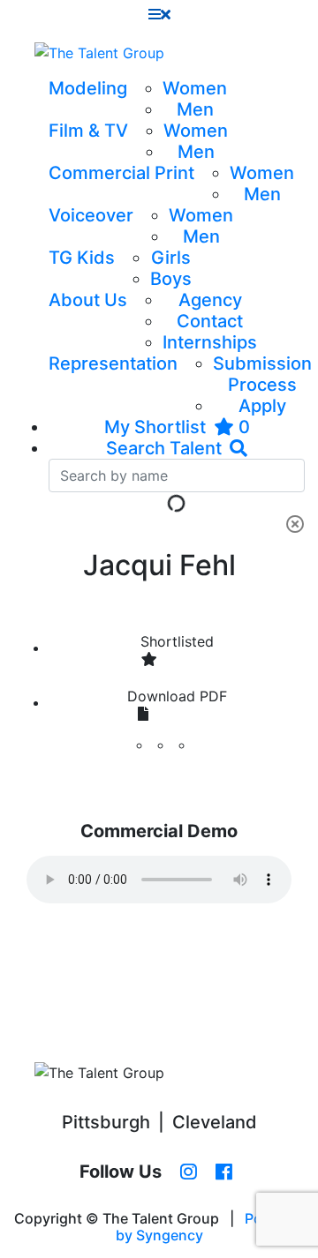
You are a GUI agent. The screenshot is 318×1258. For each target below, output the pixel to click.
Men (195, 109)
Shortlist (177, 641)
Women (195, 88)
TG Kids (82, 257)
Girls (171, 257)
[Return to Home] (99, 53)
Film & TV (88, 130)
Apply (262, 405)
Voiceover (91, 215)
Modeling (88, 88)
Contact (210, 321)
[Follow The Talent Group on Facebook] (224, 1172)
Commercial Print (121, 172)
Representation (113, 363)
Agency (210, 300)
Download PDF (177, 696)
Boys (171, 278)
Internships (210, 342)
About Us (88, 300)
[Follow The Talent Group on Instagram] (188, 1172)
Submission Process (262, 374)
